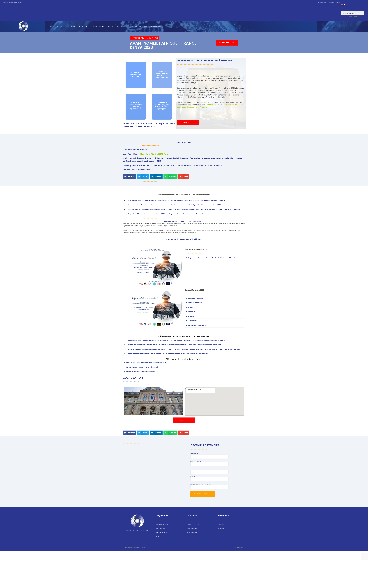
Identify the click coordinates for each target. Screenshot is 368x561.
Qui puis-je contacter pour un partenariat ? (140, 371)
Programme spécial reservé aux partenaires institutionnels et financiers (212, 258)
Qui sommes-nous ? (55, 27)
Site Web (193, 477)
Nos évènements (99, 27)
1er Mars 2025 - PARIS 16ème (144, 38)
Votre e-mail (195, 469)
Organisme (194, 454)
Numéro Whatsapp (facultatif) (201, 484)
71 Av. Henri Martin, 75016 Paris (154, 154)
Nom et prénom (195, 461)
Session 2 (191, 316)
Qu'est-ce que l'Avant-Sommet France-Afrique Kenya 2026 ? (146, 362)
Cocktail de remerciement (197, 325)
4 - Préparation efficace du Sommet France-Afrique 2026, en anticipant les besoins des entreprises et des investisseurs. (167, 214)
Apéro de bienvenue (195, 302)
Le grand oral (192, 320)
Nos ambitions (71, 27)
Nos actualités (84, 27)
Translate (356, 16)
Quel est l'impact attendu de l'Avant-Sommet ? (142, 367)
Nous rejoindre (122, 27)
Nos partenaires (157, 27)
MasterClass (192, 311)
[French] (344, 5)
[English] (342, 5)
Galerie (111, 27)
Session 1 (191, 307)
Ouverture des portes (195, 298)
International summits (140, 27)
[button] (129, 176)
